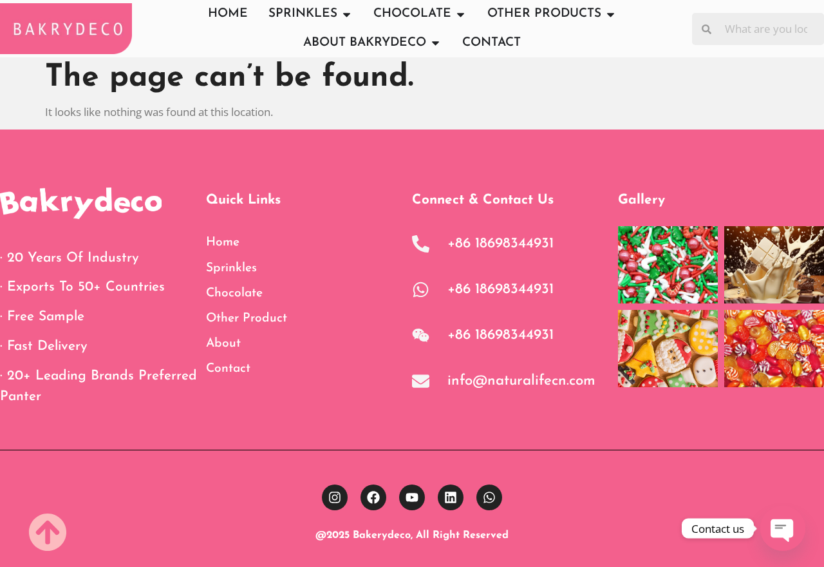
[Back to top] (47, 532)
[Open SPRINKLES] (347, 14)
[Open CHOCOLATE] (460, 14)
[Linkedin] (451, 497)
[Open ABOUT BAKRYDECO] (435, 43)
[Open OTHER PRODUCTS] (610, 14)
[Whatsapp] (489, 497)
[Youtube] (412, 497)
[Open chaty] (782, 528)
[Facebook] (373, 497)
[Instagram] (335, 497)
